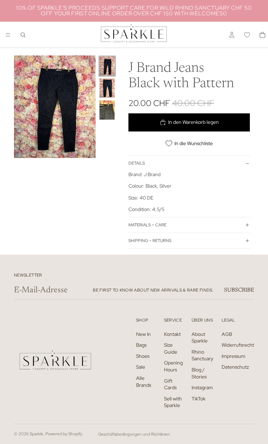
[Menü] (8, 35)
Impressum (233, 356)
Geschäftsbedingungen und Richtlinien (134, 434)
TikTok (199, 399)
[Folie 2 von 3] (107, 88)
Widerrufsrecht (238, 345)
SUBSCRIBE (239, 290)
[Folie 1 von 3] (107, 66)
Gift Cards (170, 384)
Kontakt (172, 334)
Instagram (202, 387)
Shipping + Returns (149, 240)
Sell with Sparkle (173, 402)
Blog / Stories (199, 373)
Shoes (142, 356)
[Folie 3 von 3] (107, 110)
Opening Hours (173, 366)
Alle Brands (143, 381)
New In (143, 334)
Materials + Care (147, 225)
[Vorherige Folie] (21, 106)
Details (136, 163)
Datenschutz (235, 367)
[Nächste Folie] (88, 106)
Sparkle (36, 434)
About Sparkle (200, 337)
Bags (141, 345)
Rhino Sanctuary (202, 355)
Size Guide (170, 348)
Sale (140, 367)
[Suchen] (23, 35)
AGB (227, 334)
